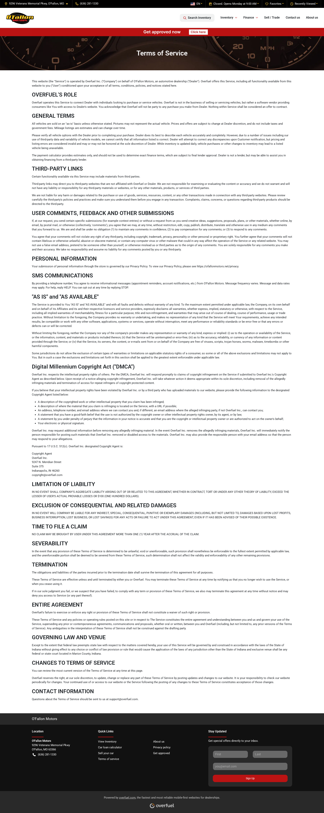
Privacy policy (161, 747)
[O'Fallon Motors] (20, 17)
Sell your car (106, 753)
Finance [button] (248, 17)
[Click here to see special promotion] (162, 32)
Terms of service (108, 759)
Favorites (275, 3)
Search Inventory (199, 17)
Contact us (293, 17)
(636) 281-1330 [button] (89, 3)
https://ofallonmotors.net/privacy (217, 266)
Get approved (161, 753)
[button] (37, 3)
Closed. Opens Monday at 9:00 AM (234, 3)
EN (198, 3)
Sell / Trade (272, 17)
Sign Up (250, 778)
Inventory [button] (226, 17)
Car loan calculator (110, 747)
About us (312, 17)
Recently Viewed (305, 3)
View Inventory (107, 741)
